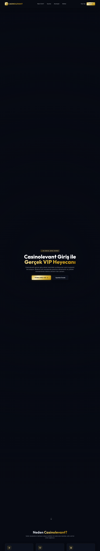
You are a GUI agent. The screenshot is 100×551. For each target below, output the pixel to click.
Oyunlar (49, 3)
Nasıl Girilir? (40, 3)
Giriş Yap (83, 3)
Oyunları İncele (60, 277)
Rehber (64, 3)
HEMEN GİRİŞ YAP (40, 277)
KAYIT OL (90, 3)
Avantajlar (56, 3)
